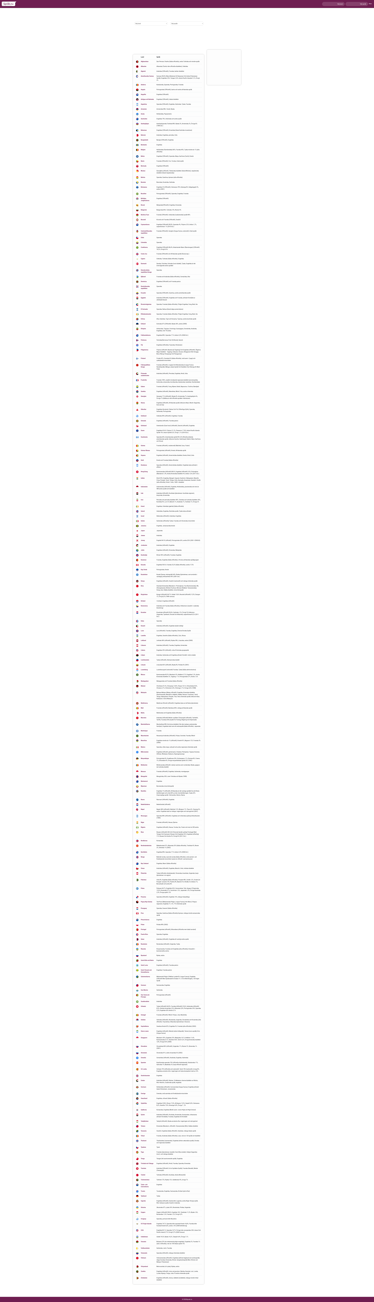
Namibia (143, 791)
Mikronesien (144, 752)
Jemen (143, 535)
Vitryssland (144, 1266)
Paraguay (144, 908)
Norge (143, 857)
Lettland (143, 640)
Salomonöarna (145, 976)
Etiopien (143, 328)
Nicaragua (144, 816)
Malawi (143, 686)
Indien (143, 478)
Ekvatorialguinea (146, 304)
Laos (142, 630)
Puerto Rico (144, 934)
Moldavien (144, 765)
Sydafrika (144, 1103)
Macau (143, 674)
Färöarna (143, 340)
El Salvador (144, 309)
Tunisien (143, 1168)
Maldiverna (144, 703)
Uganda (143, 1201)
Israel (142, 516)
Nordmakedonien (146, 845)
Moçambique (145, 758)
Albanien (143, 66)
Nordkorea (144, 840)
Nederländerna (145, 804)
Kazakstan (144, 574)
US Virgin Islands (146, 1223)
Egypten (143, 298)
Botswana (144, 187)
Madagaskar (145, 681)
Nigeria (143, 827)
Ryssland (143, 955)
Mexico (143, 747)
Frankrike (144, 380)
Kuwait (143, 626)
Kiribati (143, 601)
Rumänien (144, 944)
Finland (143, 358)
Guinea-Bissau (145, 450)
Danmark (143, 263)
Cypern (143, 258)
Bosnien (143, 182)
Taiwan (143, 1126)
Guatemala (144, 437)
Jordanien (144, 545)
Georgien (143, 396)
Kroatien (143, 612)
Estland (143, 324)
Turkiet (143, 1175)
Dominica (144, 281)
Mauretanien (145, 735)
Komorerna (144, 606)
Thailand (143, 1140)
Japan (143, 530)
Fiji (142, 345)
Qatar (142, 939)
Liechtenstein (145, 660)
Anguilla (143, 94)
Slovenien (144, 1053)
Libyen (143, 655)
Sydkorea (144, 1110)
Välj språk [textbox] (363, 4)
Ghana (143, 403)
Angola (143, 89)
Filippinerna (144, 350)
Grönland (143, 425)
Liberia (143, 650)
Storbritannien (145, 1075)
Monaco (143, 771)
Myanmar (144, 786)
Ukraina (143, 1207)
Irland (142, 506)
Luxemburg (144, 669)
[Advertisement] (224, 65)
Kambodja (144, 555)
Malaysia (143, 692)
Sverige (143, 1093)
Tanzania (143, 1131)
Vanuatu (143, 1241)
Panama (143, 897)
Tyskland (143, 1196)
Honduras (144, 465)
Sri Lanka (144, 1069)
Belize (143, 156)
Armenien (144, 109)
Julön (142, 550)
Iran (142, 500)
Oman (143, 868)
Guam (142, 430)
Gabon (143, 386)
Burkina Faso (145, 215)
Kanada (143, 565)
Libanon (143, 645)
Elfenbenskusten (146, 314)
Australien (144, 119)
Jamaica (143, 526)
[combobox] (333, 4)
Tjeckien (143, 1147)
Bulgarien (144, 210)
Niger (142, 822)
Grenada (143, 420)
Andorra (143, 84)
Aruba (143, 114)
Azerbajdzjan (145, 123)
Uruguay (143, 1219)
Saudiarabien (145, 1001)
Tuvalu (143, 1191)
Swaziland (144, 1098)
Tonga (143, 1158)
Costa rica (144, 254)
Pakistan (143, 880)
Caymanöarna (145, 224)
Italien (143, 521)
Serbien (143, 1020)
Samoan (143, 985)
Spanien (143, 1062)
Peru (142, 913)
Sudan (143, 1080)
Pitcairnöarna (145, 919)
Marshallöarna (145, 724)
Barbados (144, 145)
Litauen (143, 665)
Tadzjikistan (144, 1121)
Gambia (143, 391)
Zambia (143, 1271)
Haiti (142, 460)
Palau (142, 888)
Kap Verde (144, 569)
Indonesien (144, 486)
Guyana (143, 455)
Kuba (142, 621)
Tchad (143, 1136)
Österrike (143, 873)
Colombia (144, 242)
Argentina (144, 104)
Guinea (143, 445)
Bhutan (143, 171)
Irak (142, 493)
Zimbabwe (144, 1278)
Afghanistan (144, 61)
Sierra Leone (145, 1031)
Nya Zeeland (144, 863)
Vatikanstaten (145, 1248)
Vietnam (143, 1258)
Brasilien (143, 193)
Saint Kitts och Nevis (147, 960)
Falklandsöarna (146, 335)
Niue (142, 832)
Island (143, 511)
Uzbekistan (144, 1236)
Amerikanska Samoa (147, 76)
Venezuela (144, 1253)
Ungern (143, 1212)
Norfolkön (144, 852)
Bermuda (143, 166)
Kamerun (143, 560)
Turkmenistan (145, 1180)
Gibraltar (143, 409)
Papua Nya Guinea (146, 902)
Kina (142, 586)
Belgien (143, 149)
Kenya (143, 581)
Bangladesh (144, 140)
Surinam (143, 1087)
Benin (142, 161)
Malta (142, 713)
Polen (142, 924)
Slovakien (144, 1046)
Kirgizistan (144, 594)
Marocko (143, 717)
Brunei (143, 205)
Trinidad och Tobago (147, 1163)
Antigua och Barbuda (147, 99)
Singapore (144, 1037)
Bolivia (143, 177)
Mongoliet (144, 776)
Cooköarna (144, 247)
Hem (370, 3)
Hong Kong (144, 471)
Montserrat (144, 781)
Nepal (142, 809)
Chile (142, 237)
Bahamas (144, 130)
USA (142, 1230)
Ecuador (143, 293)
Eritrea (143, 319)
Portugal (143, 929)
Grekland (143, 416)
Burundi (143, 219)
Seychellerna (145, 1026)
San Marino (144, 990)
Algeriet (143, 71)
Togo (142, 1152)
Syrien (143, 1114)
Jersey (143, 540)
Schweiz (143, 1006)
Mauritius (144, 740)
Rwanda (143, 949)
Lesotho (143, 635)
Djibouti (143, 276)
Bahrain (143, 135)
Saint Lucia (144, 965)
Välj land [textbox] (340, 4)
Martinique (144, 731)
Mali (142, 708)
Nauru (143, 799)
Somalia (143, 1057)
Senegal (143, 1015)
